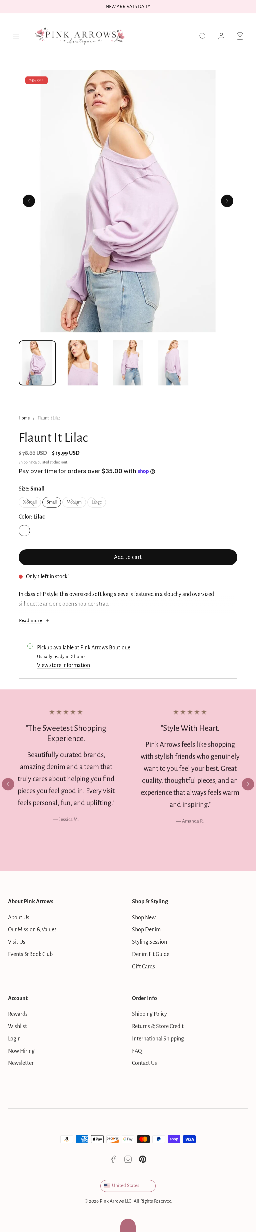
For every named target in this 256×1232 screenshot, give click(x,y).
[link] (221, 36)
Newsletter (21, 1063)
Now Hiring (21, 1051)
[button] (16, 36)
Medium (76, 504)
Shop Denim (146, 930)
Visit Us (16, 942)
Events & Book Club (30, 954)
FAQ (137, 1051)
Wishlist (17, 1026)
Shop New (144, 918)
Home (24, 418)
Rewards (18, 1014)
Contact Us (144, 1063)
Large (99, 504)
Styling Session (149, 942)
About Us (18, 918)
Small (52, 502)
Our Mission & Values (32, 930)
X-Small (32, 504)
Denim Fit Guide (150, 954)
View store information (63, 665)
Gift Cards (143, 967)
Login (14, 1039)
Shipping (26, 462)
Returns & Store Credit (158, 1026)
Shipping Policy (149, 1014)
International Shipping (158, 1039)
